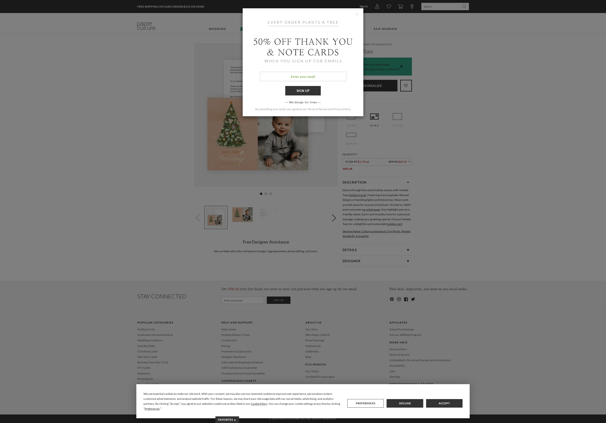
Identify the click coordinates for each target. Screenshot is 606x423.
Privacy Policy (341, 109)
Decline (405, 403)
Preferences (365, 403)
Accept (444, 403)
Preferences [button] (152, 408)
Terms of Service (317, 109)
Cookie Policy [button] (259, 403)
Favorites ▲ (227, 419)
